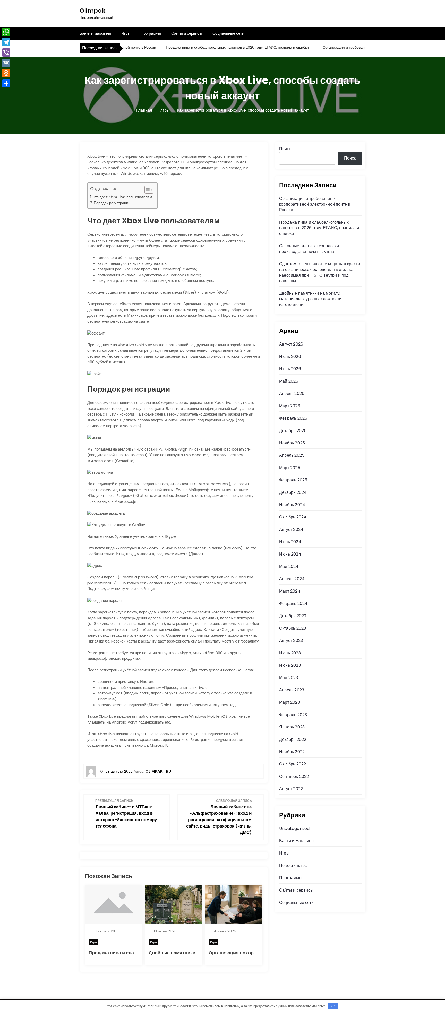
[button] (146, 189)
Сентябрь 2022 (294, 776)
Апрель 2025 (291, 455)
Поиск (285, 149)
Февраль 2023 (293, 715)
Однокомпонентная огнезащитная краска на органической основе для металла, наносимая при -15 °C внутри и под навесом (319, 272)
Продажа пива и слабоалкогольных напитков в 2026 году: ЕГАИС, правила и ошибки (223, 47)
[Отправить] (6, 83)
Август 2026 (291, 344)
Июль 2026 (290, 356)
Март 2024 (290, 591)
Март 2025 (289, 468)
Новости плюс (293, 865)
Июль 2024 (290, 542)
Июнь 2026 (290, 369)
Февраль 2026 (293, 418)
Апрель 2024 (292, 579)
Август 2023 (291, 641)
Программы (151, 33)
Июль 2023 (290, 653)
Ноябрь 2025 (292, 443)
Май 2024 (289, 566)
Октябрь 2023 (292, 628)
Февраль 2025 (293, 480)
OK (333, 1006)
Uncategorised (294, 828)
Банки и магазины (95, 33)
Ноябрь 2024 (292, 505)
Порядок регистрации (112, 202)
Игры (125, 33)
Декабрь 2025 (292, 431)
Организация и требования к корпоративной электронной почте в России (314, 204)
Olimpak (92, 11)
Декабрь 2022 (292, 739)
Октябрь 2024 (292, 517)
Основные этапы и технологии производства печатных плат (309, 248)
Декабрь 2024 (293, 492)
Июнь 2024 (290, 554)
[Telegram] (6, 42)
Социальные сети (228, 33)
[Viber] (6, 52)
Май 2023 (288, 678)
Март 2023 (289, 702)
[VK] (6, 63)
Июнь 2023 (290, 665)
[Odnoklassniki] (6, 73)
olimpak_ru (158, 771)
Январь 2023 (292, 727)
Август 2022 (291, 789)
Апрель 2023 (291, 690)
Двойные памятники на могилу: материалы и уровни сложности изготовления (310, 298)
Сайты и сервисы (186, 33)
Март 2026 (289, 406)
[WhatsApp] (6, 32)
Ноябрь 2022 (292, 752)
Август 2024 (291, 529)
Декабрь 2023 (292, 616)
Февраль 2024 (293, 603)
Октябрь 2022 (292, 764)
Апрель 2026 (291, 394)
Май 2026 (288, 381)
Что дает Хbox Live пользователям (122, 196)
